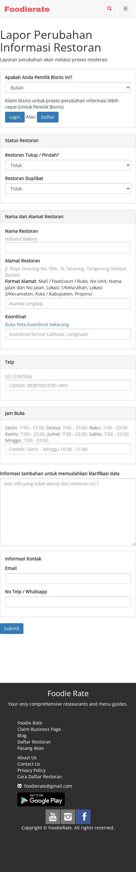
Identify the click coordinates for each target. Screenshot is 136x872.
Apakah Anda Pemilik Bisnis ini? (38, 77)
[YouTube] (53, 816)
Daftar (47, 117)
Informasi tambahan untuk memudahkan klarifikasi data (60, 473)
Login (15, 117)
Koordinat (15, 317)
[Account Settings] (125, 9)
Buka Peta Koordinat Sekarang (37, 324)
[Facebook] (83, 816)
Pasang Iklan (30, 748)
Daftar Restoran (34, 742)
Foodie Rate (29, 723)
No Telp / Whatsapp (26, 591)
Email (11, 568)
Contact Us (28, 764)
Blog (22, 735)
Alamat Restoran (22, 261)
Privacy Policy (31, 770)
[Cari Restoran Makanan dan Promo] (109, 9)
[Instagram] (68, 816)
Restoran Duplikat (24, 178)
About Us (27, 758)
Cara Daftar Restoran (39, 776)
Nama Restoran (21, 231)
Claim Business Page (39, 729)
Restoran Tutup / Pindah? (32, 155)
